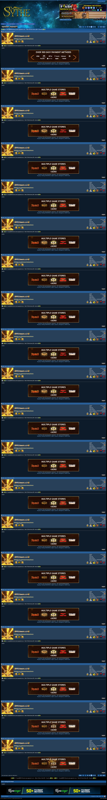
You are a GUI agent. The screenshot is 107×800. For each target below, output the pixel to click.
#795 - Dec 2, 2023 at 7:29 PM (8, 552)
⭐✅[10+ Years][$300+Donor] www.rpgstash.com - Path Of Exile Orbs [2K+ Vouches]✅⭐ (75, 778)
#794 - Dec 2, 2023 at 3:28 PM (8, 515)
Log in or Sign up (101, 1)
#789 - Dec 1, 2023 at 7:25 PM (8, 329)
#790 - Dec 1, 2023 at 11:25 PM (8, 366)
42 (94, 26)
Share (103, 65)
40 (91, 26)
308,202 (103, 34)
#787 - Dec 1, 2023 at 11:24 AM (8, 254)
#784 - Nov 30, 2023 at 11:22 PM (8, 143)
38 (87, 26)
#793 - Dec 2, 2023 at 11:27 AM (8, 478)
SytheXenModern (5, 796)
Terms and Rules (103, 798)
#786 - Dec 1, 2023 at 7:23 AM (8, 217)
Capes (52, 64)
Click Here (103, 37)
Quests (56, 64)
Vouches (40, 62)
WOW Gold (67, 64)
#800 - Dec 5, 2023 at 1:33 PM (8, 738)
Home (100, 796)
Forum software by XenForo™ (11, 798)
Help (97, 796)
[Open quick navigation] (105, 23)
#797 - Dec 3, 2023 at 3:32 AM (8, 626)
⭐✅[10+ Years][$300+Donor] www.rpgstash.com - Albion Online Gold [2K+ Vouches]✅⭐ (32, 778)
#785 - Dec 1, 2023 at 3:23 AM (8, 180)
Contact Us (93, 796)
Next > (104, 26)
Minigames (61, 64)
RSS (104, 796)
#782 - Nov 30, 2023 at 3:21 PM (8, 68)
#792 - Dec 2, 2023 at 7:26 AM (8, 440)
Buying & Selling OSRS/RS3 (43, 64)
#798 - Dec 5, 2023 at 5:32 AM (8, 664)
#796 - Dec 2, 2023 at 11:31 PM (8, 589)
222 (101, 26)
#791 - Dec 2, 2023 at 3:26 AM (8, 403)
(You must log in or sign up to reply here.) (9, 775)
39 (89, 26)
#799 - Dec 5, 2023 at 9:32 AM (8, 701)
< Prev (80, 26)
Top (102, 796)
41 (93, 26)
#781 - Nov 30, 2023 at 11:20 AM (8, 31)
